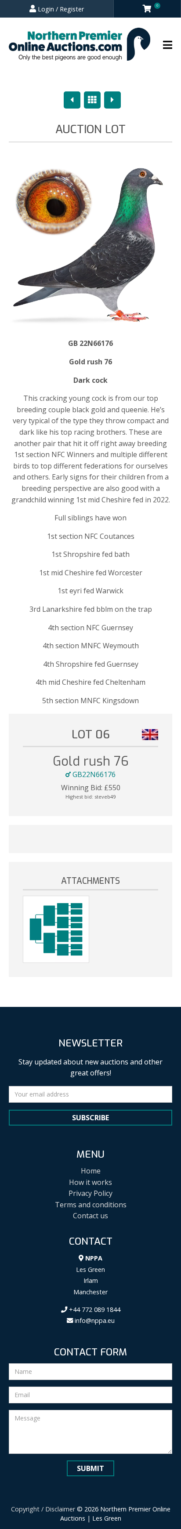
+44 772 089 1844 (93, 1309)
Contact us (90, 1215)
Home (91, 1171)
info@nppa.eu (94, 1320)
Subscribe (90, 1117)
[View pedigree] (56, 929)
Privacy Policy (90, 1193)
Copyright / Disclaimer (43, 1509)
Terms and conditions (91, 1204)
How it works (90, 1182)
